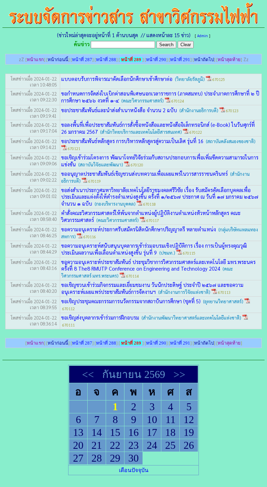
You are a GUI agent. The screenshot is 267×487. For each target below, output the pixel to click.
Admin (202, 35)
